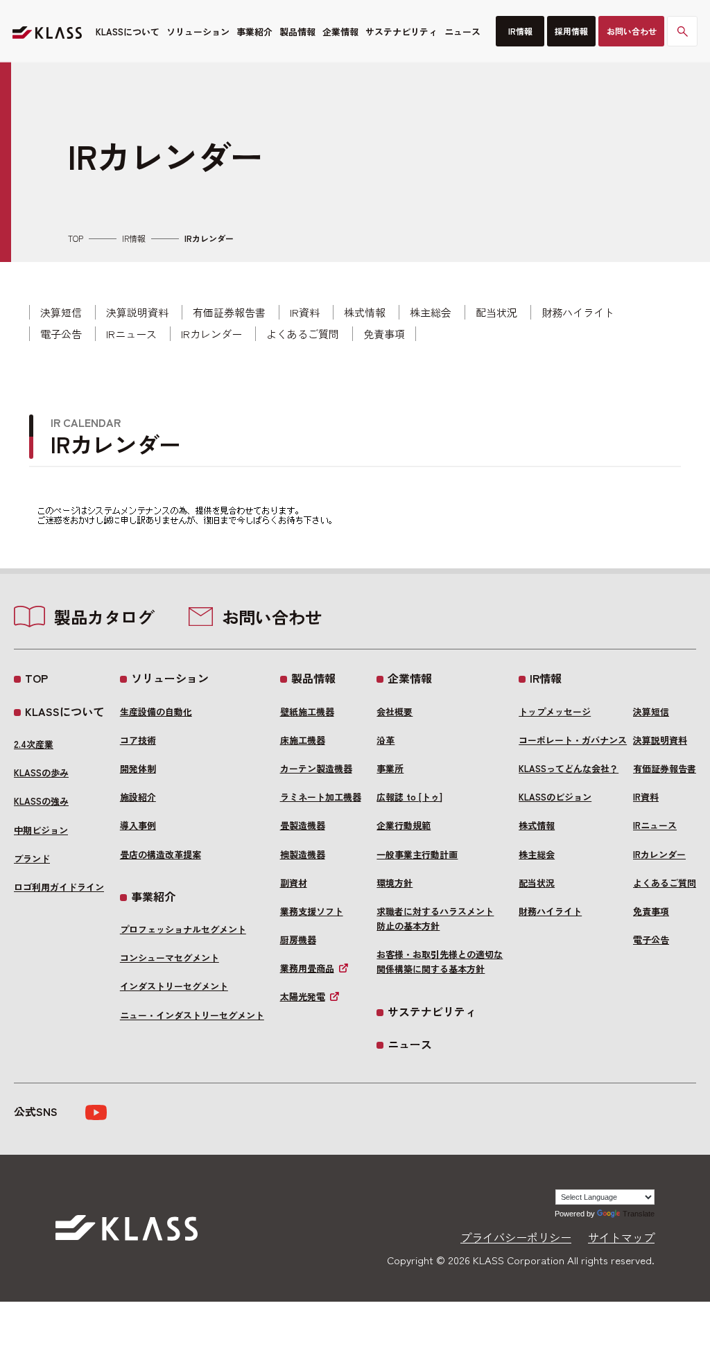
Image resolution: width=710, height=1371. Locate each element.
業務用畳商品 (307, 968)
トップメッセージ (555, 711)
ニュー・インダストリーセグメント (192, 1015)
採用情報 (571, 31)
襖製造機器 (302, 854)
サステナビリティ (401, 31)
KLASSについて (127, 31)
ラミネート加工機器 (320, 796)
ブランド (32, 858)
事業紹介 (254, 31)
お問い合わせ (632, 31)
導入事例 (138, 825)
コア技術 (138, 739)
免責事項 (384, 333)
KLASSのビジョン (555, 796)
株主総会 (430, 312)
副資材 (293, 882)
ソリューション (198, 31)
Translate (639, 1214)
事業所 (390, 768)
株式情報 (365, 312)
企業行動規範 (403, 825)
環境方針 (394, 882)
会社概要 (394, 711)
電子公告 (61, 333)
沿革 (385, 739)
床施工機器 (302, 739)
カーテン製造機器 (316, 768)
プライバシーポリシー (515, 1237)
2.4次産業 (33, 744)
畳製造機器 (302, 825)
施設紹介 (138, 796)
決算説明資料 (137, 312)
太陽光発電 (302, 996)
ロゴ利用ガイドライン (59, 886)
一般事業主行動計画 (417, 854)
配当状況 (496, 312)
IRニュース (131, 333)
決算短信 (61, 312)
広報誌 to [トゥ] (409, 796)
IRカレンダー (211, 333)
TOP (75, 238)
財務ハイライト (578, 312)
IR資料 (305, 312)
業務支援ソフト (311, 911)
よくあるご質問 (302, 333)
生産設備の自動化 (156, 711)
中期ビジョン (41, 830)
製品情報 (297, 31)
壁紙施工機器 (307, 711)
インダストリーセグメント (174, 986)
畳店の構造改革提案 (160, 854)
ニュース (462, 31)
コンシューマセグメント (169, 957)
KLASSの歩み (41, 772)
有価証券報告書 (229, 312)
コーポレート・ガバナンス (573, 739)
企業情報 (340, 31)
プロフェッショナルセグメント (183, 929)
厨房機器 (298, 939)
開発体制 (138, 768)
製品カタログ (104, 617)
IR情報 (520, 31)
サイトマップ (621, 1237)
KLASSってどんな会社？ (568, 768)
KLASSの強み (41, 800)
